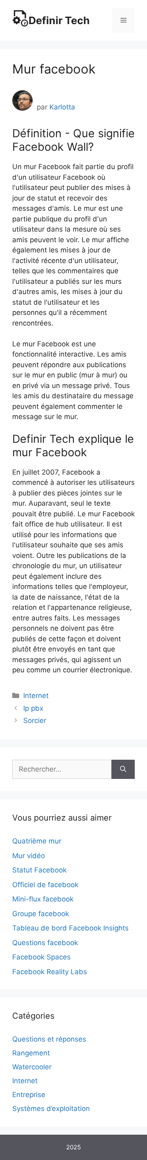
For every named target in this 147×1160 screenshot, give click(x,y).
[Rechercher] (123, 769)
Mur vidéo (28, 856)
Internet (36, 696)
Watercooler (31, 1067)
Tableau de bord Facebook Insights (70, 928)
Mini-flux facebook (43, 899)
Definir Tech (59, 20)
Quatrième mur (36, 841)
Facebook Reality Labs (49, 972)
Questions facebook (45, 943)
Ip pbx (33, 708)
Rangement (31, 1053)
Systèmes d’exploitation (51, 1108)
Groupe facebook (40, 914)
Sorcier (34, 720)
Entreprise (28, 1095)
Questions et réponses (49, 1039)
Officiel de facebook (45, 885)
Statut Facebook (39, 870)
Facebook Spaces (41, 957)
